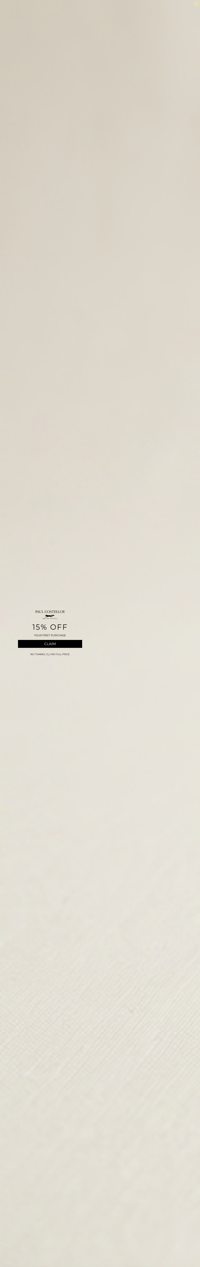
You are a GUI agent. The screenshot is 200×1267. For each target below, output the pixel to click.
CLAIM (50, 644)
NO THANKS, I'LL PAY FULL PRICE (50, 654)
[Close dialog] (196, 3)
